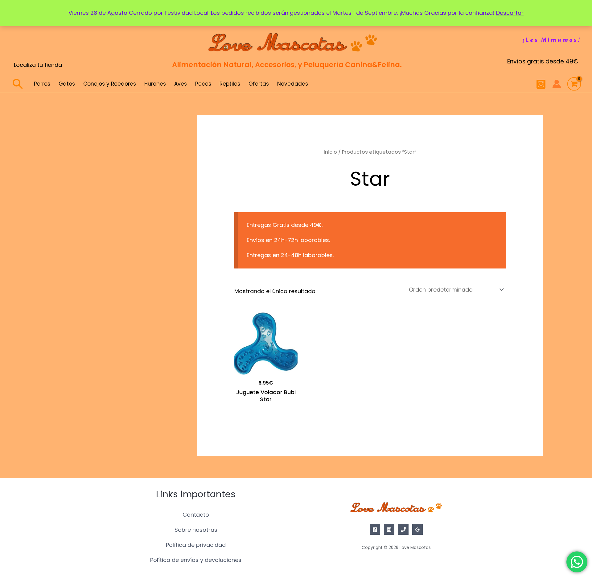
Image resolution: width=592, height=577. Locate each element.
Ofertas (259, 83)
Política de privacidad (196, 545)
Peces (203, 83)
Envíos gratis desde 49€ (542, 61)
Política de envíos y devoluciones (195, 560)
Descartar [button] (510, 13)
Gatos (67, 83)
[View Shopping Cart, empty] (574, 84)
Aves (180, 83)
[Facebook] (375, 529)
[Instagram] (541, 84)
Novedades (292, 83)
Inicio (330, 151)
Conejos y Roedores (109, 83)
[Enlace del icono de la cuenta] (556, 83)
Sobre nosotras (196, 530)
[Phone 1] (403, 529)
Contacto (196, 514)
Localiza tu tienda (38, 65)
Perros (42, 83)
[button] (551, 40)
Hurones (155, 83)
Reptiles (230, 83)
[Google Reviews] (417, 529)
